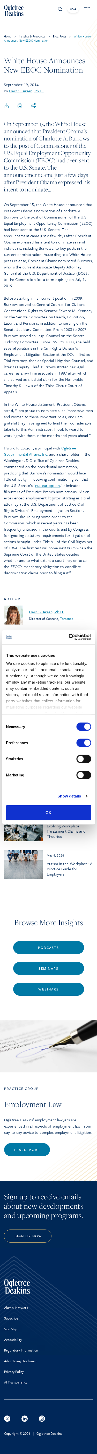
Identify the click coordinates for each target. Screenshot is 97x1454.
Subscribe (11, 1318)
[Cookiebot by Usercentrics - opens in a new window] (69, 637)
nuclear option (47, 485)
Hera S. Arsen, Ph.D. (26, 91)
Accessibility (13, 1339)
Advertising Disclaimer (20, 1360)
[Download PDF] (6, 106)
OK (48, 812)
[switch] (83, 742)
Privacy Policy (14, 1371)
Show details (69, 796)
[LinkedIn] (24, 1419)
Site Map (10, 1328)
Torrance (66, 618)
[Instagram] (42, 1419)
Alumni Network (16, 1307)
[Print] (20, 106)
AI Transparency (15, 1382)
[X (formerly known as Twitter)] (7, 1419)
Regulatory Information (21, 1350)
